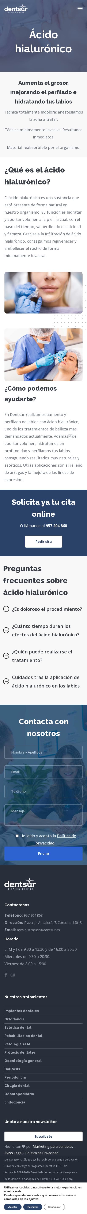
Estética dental (17, 1028)
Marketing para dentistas (53, 1146)
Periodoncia (15, 1077)
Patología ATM (17, 1044)
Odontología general (23, 1061)
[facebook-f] (5, 975)
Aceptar (12, 1207)
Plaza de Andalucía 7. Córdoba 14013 (53, 922)
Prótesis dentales (20, 1052)
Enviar (43, 853)
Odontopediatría (19, 1094)
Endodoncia (14, 1102)
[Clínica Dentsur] (16, 8)
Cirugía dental (17, 1086)
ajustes (33, 1199)
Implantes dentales (21, 1011)
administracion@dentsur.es (38, 930)
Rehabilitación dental (23, 1036)
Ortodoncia (14, 1019)
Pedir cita (43, 541)
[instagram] (13, 975)
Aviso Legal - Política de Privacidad (31, 1153)
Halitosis (12, 1069)
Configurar (54, 1207)
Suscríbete (43, 1136)
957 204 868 (56, 525)
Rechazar (32, 1207)
